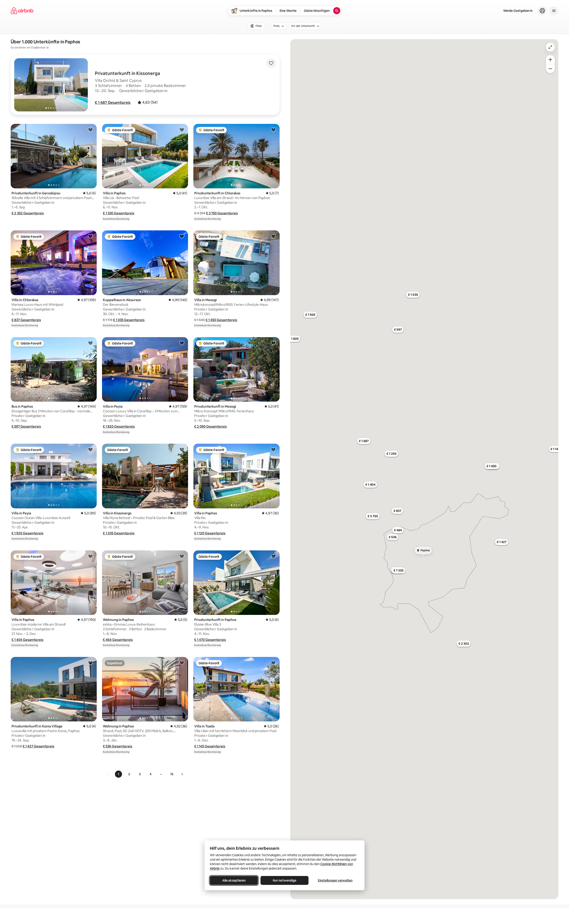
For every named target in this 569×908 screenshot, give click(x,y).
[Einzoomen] (550, 59)
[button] (112, 102)
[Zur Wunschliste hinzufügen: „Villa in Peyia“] (181, 342)
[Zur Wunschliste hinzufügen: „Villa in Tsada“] (273, 662)
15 (171, 774)
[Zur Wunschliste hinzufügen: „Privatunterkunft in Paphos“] (273, 556)
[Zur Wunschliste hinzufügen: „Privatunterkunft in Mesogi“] (273, 342)
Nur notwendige (284, 880)
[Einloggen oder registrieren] (542, 10)
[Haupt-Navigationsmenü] (553, 10)
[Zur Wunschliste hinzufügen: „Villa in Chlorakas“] (90, 236)
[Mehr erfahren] (47, 47)
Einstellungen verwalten (335, 880)
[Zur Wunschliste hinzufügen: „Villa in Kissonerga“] (181, 449)
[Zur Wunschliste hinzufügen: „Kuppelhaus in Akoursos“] (181, 236)
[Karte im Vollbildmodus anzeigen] (550, 47)
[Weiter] (182, 774)
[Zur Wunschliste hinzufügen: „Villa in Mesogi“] (273, 236)
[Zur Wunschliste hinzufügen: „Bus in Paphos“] (90, 342)
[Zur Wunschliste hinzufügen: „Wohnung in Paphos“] (181, 556)
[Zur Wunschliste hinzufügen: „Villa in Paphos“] (181, 129)
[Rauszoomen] (550, 68)
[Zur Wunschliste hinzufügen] (271, 63)
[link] (108, 774)
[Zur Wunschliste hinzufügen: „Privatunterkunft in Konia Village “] (90, 662)
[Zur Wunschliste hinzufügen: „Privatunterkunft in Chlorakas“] (273, 129)
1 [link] (118, 774)
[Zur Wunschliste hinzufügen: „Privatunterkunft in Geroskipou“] (90, 129)
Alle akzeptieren (234, 880)
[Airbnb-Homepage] (22, 11)
